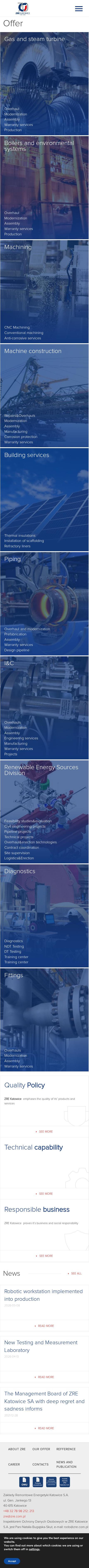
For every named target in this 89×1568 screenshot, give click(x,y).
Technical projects (18, 837)
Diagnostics (13, 941)
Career (14, 1464)
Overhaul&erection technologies (30, 842)
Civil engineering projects (25, 826)
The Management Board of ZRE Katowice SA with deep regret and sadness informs (44, 1401)
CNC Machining (17, 327)
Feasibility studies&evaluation (28, 821)
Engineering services (21, 738)
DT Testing (12, 952)
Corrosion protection (20, 437)
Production (13, 130)
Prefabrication (15, 634)
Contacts (40, 1464)
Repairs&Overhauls (19, 416)
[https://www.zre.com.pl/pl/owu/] (24, 1482)
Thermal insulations (19, 536)
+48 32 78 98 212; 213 (18, 1511)
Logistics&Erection (19, 858)
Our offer (41, 1449)
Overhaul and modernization (27, 629)
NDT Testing (14, 946)
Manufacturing (15, 432)
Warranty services (18, 125)
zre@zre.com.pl (14, 1516)
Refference (66, 1449)
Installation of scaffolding (24, 541)
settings (34, 1549)
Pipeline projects (17, 832)
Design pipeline (16, 650)
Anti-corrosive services (22, 338)
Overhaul (11, 109)
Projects (10, 754)
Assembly (12, 119)
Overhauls (12, 722)
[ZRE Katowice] (36, 8)
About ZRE (17, 1449)
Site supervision (17, 853)
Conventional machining (23, 333)
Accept (12, 1561)
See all (76, 1273)
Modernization (15, 114)
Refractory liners (17, 546)
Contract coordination (21, 848)
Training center (16, 957)
